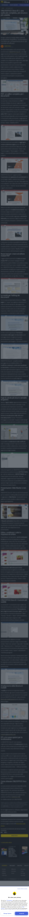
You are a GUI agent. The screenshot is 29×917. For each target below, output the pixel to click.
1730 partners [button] (9, 900)
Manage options (7, 913)
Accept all (21, 913)
